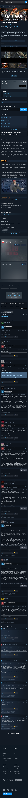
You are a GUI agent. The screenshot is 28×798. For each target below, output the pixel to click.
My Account (17, 773)
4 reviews (11, 362)
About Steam (6, 751)
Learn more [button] (23, 109)
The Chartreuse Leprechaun (10, 481)
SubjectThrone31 (8, 387)
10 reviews (6, 560)
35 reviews (12, 483)
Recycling (16, 758)
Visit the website (5, 120)
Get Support (16, 771)
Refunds (4, 776)
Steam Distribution (7, 758)
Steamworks (5, 755)
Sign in (2, 71)
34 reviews (6, 445)
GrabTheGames (8, 26)
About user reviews (5, 288)
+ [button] (23, 40)
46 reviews (12, 422)
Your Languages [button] (8, 312)
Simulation (4, 40)
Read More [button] (23, 470)
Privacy (4, 766)
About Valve (16, 751)
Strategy (11, 40)
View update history (5, 123)
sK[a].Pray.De (7, 322)
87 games (6, 422)
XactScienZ (6, 559)
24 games (6, 362)
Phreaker (6, 598)
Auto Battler (18, 40)
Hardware (16, 755)
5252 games (6, 388)
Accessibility (5, 768)
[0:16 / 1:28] (14, 55)
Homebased (8, 24)
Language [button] (21, 303)
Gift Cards (5, 760)
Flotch (5, 521)
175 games (6, 483)
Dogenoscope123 (8, 360)
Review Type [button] (4, 303)
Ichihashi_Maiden (8, 443)
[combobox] (15, 2)
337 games (6, 522)
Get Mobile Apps (7, 793)
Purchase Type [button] (13, 303)
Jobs (15, 753)
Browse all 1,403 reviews (14, 733)
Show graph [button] (23, 308)
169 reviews (13, 388)
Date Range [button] (3, 306)
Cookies (4, 773)
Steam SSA (5, 753)
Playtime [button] (11, 306)
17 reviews (6, 599)
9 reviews (12, 522)
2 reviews (6, 323)
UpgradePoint (16, 26)
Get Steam (16, 766)
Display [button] (17, 306)
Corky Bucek (7, 341)
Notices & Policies (7, 771)
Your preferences (13, 288)
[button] (3, 6)
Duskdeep (6, 421)
